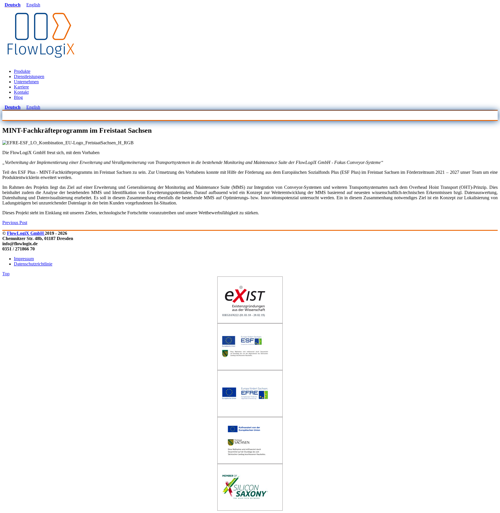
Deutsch (13, 4)
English (33, 4)
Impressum (24, 258)
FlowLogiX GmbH (26, 233)
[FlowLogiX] (41, 61)
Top (6, 273)
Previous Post (14, 222)
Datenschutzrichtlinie (33, 263)
